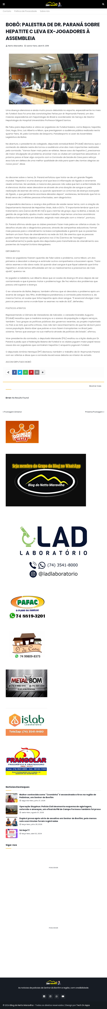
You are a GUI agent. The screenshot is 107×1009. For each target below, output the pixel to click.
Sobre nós (45, 11)
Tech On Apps (83, 1005)
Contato (7, 11)
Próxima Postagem (94, 412)
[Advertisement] (53, 890)
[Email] (36, 372)
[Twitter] (20, 372)
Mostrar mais (95, 386)
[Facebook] (14, 372)
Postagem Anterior (13, 412)
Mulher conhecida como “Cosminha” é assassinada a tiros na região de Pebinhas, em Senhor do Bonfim (57, 796)
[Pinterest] (31, 372)
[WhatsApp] (25, 372)
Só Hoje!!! (24, 830)
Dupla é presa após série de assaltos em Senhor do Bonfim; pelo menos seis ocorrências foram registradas (58, 820)
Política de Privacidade (25, 11)
